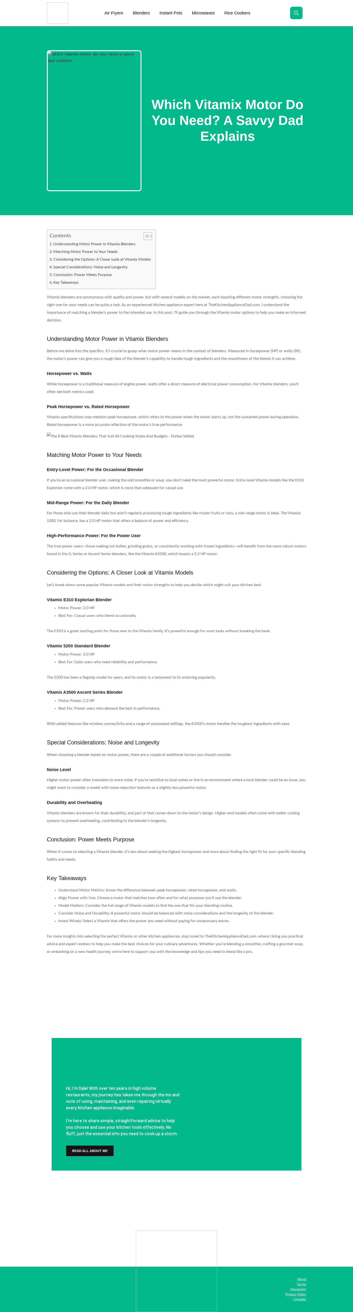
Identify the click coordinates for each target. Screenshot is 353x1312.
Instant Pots (170, 13)
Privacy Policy (295, 1294)
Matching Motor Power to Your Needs (85, 252)
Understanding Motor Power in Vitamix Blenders (94, 244)
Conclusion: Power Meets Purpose (82, 275)
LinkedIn (299, 1299)
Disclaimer (298, 1289)
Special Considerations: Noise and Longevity (90, 267)
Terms (301, 1284)
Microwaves (203, 13)
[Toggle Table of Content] (145, 236)
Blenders (141, 13)
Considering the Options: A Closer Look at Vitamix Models (102, 259)
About (301, 1279)
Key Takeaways (66, 282)
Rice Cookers (237, 13)
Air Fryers (113, 13)
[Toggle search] (296, 13)
